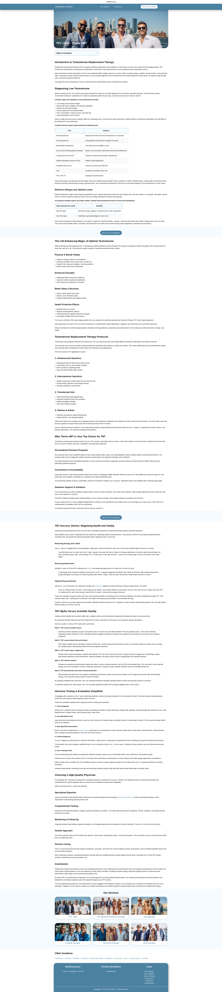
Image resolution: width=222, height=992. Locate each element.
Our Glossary (149, 971)
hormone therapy (83, 730)
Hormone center (64, 7)
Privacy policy (149, 983)
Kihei (126, 958)
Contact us (118, 7)
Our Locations (149, 974)
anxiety (89, 568)
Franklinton (59, 958)
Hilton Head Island (96, 958)
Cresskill (145, 958)
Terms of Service (149, 976)
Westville (76, 958)
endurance (98, 586)
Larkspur (68, 958)
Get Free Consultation (111, 233)
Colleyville (108, 958)
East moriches (135, 958)
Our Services (105, 7)
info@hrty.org (111, 2)
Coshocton (118, 958)
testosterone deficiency (125, 797)
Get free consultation (149, 7)
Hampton (85, 958)
